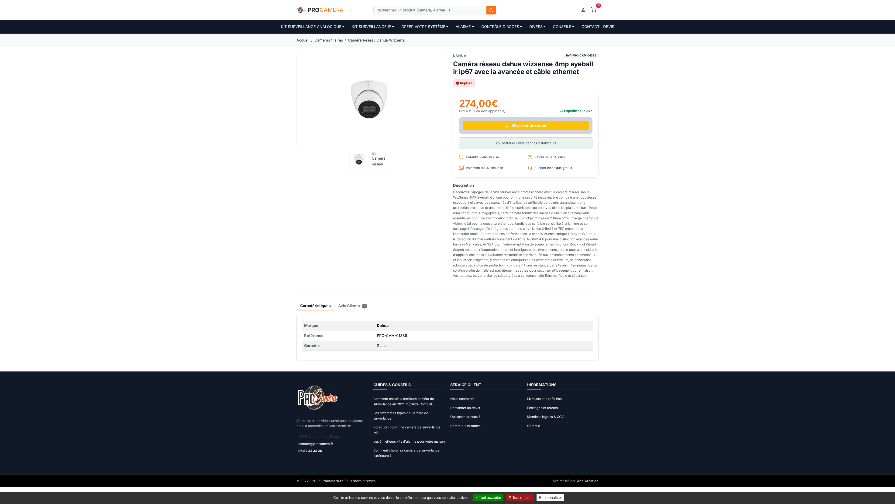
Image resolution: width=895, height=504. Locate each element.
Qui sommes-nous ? (465, 417)
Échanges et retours (542, 408)
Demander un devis (465, 408)
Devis (608, 26)
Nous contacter (462, 399)
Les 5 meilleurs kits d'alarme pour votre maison (409, 441)
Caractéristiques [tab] (315, 305)
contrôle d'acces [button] (500, 26)
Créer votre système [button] (423, 26)
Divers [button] (536, 26)
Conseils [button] (562, 26)
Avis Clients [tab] (351, 305)
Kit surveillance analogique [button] (311, 26)
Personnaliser (550, 498)
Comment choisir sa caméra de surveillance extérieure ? (406, 452)
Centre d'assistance (465, 426)
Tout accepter (489, 498)
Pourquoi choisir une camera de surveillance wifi (406, 429)
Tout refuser (521, 498)
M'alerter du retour (529, 125)
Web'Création (587, 481)
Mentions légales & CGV (545, 417)
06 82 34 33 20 (310, 451)
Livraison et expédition (544, 399)
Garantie (533, 426)
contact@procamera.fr (315, 444)
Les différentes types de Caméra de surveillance (400, 415)
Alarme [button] (463, 26)
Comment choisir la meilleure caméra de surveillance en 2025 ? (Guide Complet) (403, 401)
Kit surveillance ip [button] (371, 26)
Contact (590, 26)
